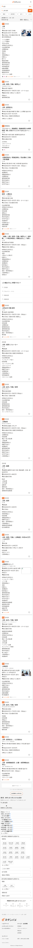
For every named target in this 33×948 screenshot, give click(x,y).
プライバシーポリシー (22, 928)
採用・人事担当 (7, 194)
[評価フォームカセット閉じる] (30, 900)
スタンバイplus (5, 938)
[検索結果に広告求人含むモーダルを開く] (7, 19)
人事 (3, 26)
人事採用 (5, 422)
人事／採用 (5, 500)
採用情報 (19, 932)
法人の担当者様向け (6, 928)
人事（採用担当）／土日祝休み (12, 739)
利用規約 (19, 926)
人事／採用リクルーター (10, 344)
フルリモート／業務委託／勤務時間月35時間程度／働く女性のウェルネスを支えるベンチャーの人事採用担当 (16, 130)
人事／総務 (5, 466)
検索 (30, 10)
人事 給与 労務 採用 (8, 308)
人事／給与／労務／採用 (10, 387)
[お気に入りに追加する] (29, 76)
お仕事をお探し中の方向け (7, 926)
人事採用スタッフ (7, 564)
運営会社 (19, 930)
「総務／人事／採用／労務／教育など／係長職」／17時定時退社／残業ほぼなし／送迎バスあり (16, 238)
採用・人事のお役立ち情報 (23, 938)
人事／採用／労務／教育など (11, 84)
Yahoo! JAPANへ (5, 942)
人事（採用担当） (7, 107)
